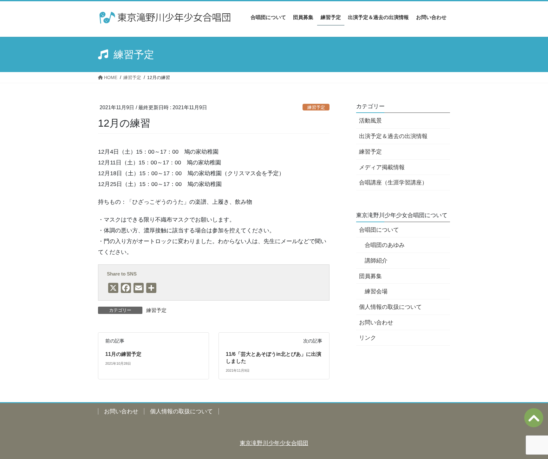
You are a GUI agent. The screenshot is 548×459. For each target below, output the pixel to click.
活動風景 (370, 120)
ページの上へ (533, 417)
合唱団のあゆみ (385, 245)
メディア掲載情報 (382, 167)
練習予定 (316, 107)
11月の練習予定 (123, 354)
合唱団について (379, 230)
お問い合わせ (376, 322)
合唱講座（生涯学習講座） (393, 182)
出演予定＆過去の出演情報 (393, 136)
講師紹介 (376, 260)
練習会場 (376, 291)
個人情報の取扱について (390, 307)
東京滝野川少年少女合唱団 (274, 443)
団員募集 (370, 276)
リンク (367, 338)
